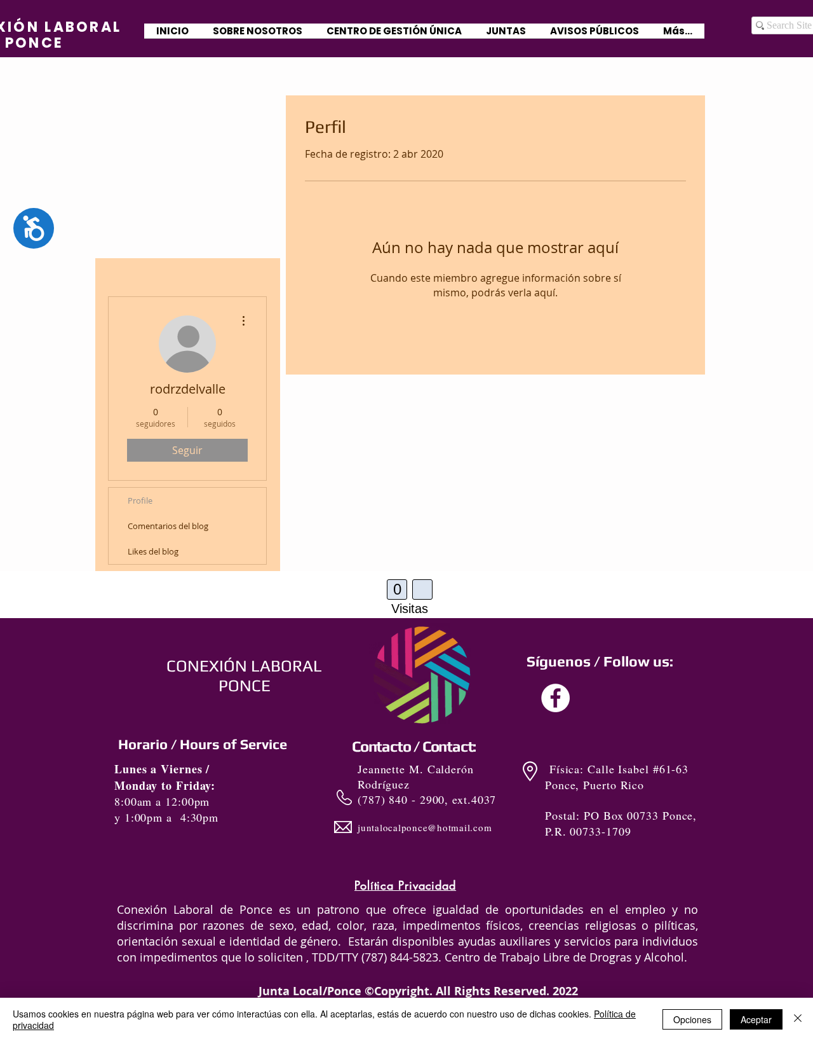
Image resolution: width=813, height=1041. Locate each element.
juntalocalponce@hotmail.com (425, 827)
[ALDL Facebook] (555, 698)
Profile (140, 500)
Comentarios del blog (168, 526)
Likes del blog (153, 551)
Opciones (692, 1019)
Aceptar (756, 1019)
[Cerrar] (797, 1019)
